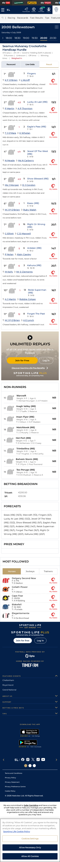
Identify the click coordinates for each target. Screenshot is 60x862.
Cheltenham (8, 680)
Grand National (9, 690)
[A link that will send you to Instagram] (27, 760)
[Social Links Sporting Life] (25, 765)
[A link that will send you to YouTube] (43, 760)
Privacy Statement (12, 782)
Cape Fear (17, 595)
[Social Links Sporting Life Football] (34, 765)
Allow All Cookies (30, 856)
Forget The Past (36, 313)
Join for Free (22, 360)
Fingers (31, 73)
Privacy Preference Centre (15, 787)
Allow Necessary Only (30, 847)
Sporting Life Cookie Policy (16, 831)
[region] (30, 840)
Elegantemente (20, 613)
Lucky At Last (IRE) (37, 102)
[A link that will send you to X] (33, 760)
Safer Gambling (31, 805)
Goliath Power (20, 587)
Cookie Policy (10, 791)
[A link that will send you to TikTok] (38, 760)
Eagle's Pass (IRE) (36, 126)
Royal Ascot (8, 685)
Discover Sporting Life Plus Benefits (28, 368)
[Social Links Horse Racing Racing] (30, 765)
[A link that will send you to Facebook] (22, 760)
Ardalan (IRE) (34, 248)
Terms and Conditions (13, 773)
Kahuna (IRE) (34, 265)
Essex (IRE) (33, 203)
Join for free (22, 640)
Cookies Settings (30, 838)
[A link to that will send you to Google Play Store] (30, 744)
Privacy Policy (10, 778)
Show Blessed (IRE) (38, 178)
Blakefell (17, 604)
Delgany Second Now (24, 578)
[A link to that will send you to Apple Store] (30, 733)
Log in (46, 360)
